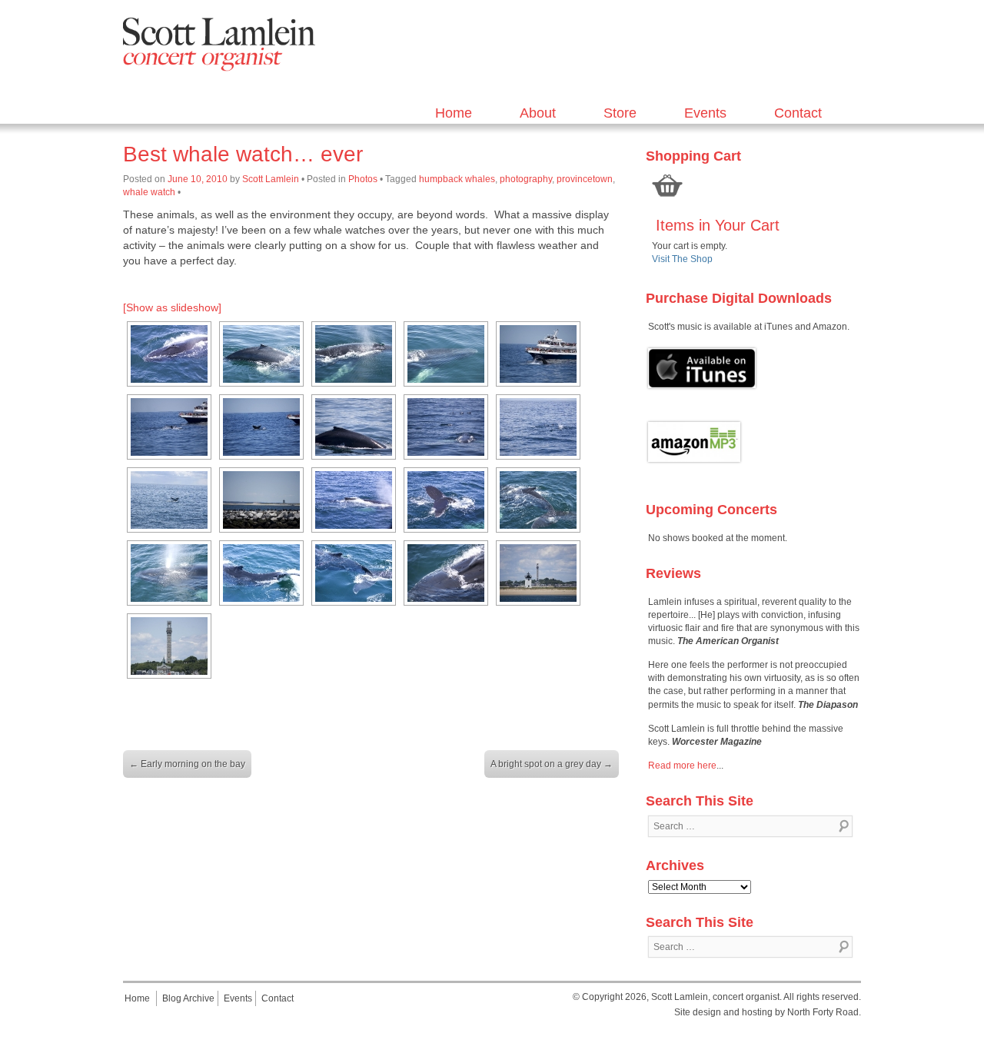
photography (526, 179)
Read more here (682, 765)
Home (453, 113)
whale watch (149, 192)
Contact (798, 113)
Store (620, 113)
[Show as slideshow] (172, 307)
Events (705, 113)
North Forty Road (823, 1012)
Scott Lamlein (270, 179)
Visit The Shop (682, 259)
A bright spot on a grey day (551, 764)
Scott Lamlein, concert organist (715, 997)
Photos (362, 179)
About (538, 113)
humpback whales (457, 179)
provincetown (585, 179)
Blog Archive (188, 998)
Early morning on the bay (187, 764)
